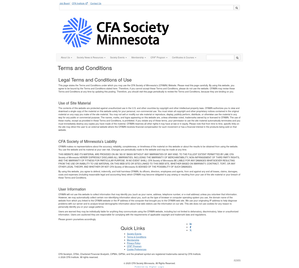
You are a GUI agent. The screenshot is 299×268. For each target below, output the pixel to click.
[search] (237, 7)
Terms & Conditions (136, 236)
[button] (66, 57)
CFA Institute (78, 3)
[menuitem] (65, 3)
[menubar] (81, 3)
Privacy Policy (133, 243)
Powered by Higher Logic (149, 266)
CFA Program (134, 246)
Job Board (64, 3)
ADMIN (237, 260)
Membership (133, 239)
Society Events (134, 233)
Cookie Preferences (136, 249)
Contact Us (95, 3)
